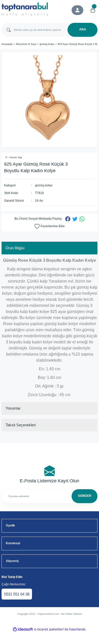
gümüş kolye (44, 185)
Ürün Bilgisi (15, 248)
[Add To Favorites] (50, 226)
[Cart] (92, 10)
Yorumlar (13, 408)
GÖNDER (84, 496)
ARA (82, 29)
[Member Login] (77, 10)
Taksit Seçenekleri (21, 425)
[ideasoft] (23, 629)
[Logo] (25, 9)
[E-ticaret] (49, 629)
